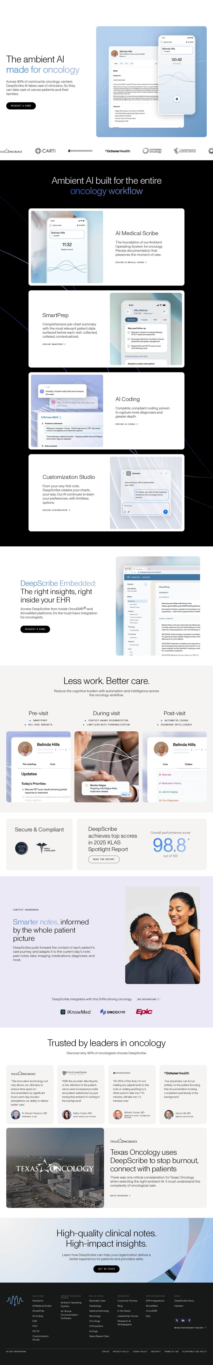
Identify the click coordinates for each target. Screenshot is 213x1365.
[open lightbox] (55, 1168)
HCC (34, 1326)
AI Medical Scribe (41, 1305)
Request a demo (21, 105)
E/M (34, 1321)
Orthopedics (96, 1326)
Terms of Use (171, 1351)
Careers (178, 1305)
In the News (124, 1310)
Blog (120, 1305)
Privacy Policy (121, 1351)
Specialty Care (97, 1300)
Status (105, 1351)
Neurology (95, 1316)
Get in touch (106, 1269)
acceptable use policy (194, 1351)
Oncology (94, 1321)
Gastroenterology (99, 1310)
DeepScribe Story (184, 1300)
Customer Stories (127, 1300)
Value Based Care (99, 1336)
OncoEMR (151, 1310)
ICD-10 (35, 1331)
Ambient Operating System (71, 1304)
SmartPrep (38, 1310)
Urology (93, 1331)
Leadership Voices (128, 1316)
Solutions (37, 1300)
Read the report (104, 859)
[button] (55, 1168)
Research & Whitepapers (125, 1323)
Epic (148, 1316)
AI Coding (37, 1316)
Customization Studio (40, 1338)
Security (156, 1351)
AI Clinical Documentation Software (69, 1315)
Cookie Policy (140, 1351)
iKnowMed (151, 1305)
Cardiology (95, 1305)
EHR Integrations (155, 1300)
